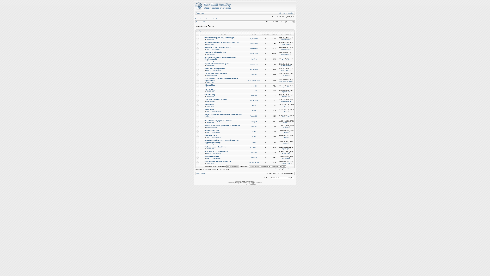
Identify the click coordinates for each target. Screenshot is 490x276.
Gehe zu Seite (273, 169)
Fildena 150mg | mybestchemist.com (218, 161)
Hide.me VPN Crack (212, 130)
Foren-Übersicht (200, 22)
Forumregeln (210, 39)
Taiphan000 (254, 116)
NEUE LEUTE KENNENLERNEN (216, 152)
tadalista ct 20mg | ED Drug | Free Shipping (220, 38)
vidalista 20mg (210, 85)
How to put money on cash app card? (218, 47)
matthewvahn (254, 65)
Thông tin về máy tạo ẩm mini (215, 52)
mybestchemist (254, 162)
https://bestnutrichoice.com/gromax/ (218, 64)
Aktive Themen (216, 19)
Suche (285, 13)
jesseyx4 (254, 122)
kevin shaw (254, 43)
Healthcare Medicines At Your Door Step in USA (222, 43)
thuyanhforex (254, 53)
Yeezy (254, 105)
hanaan (254, 131)
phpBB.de (253, 184)
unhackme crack (211, 135)
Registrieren (200, 13)
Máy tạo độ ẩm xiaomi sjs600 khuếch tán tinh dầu (222, 126)
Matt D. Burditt (254, 69)
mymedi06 (254, 86)
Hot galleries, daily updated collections (218, 121)
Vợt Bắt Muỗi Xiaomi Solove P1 (216, 73)
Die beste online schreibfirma (215, 147)
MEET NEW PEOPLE (212, 157)
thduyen (254, 74)
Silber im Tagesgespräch (213, 49)
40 (288, 169)
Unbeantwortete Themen (203, 19)
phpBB (244, 181)
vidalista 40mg (210, 90)
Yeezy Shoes (209, 104)
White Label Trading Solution (215, 69)
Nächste (292, 169)
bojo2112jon (254, 148)
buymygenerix (254, 38)
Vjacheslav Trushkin (240, 182)
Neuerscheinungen (212, 75)
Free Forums (251, 182)
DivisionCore (258, 182)
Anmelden (291, 13)
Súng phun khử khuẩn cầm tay (216, 100)
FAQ (280, 13)
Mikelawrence (254, 48)
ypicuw (254, 142)
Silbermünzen (210, 54)
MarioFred (254, 59)
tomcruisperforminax (254, 80)
